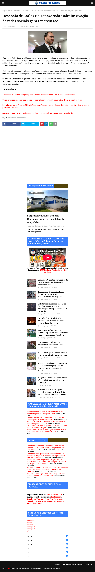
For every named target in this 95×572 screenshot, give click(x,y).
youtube (30, 531)
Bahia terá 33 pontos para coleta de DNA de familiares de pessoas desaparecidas (53, 282)
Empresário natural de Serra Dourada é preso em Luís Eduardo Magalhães (45, 219)
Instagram (56, 497)
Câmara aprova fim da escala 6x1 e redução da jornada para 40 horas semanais (45, 419)
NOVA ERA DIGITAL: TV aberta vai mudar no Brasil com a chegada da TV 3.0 (46, 423)
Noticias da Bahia (10, 26)
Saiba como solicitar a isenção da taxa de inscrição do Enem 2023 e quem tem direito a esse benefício (42, 100)
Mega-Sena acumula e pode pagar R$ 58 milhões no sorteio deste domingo (52, 380)
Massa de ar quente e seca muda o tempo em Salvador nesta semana (52, 354)
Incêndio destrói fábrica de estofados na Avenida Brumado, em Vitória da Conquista (51, 320)
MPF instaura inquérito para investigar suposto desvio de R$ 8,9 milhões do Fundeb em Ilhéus (52, 392)
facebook (31, 521)
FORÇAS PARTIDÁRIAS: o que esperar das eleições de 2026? (51, 343)
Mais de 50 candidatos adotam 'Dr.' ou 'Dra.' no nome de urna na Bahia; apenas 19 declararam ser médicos (47, 470)
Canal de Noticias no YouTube (72, 564)
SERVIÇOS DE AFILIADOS (53, 501)
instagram (31, 527)
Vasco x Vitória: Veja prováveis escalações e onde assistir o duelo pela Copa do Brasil (46, 475)
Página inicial (7, 11)
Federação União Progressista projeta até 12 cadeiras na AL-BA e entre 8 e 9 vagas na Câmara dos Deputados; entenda (46, 462)
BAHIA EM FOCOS (54, 495)
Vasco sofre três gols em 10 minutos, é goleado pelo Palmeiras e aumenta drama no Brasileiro (53, 332)
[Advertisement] (47, 156)
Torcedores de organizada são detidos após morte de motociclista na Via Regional (51, 294)
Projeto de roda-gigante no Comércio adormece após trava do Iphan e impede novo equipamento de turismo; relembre (47, 456)
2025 (48, 540)
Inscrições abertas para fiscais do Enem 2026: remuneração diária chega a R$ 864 (45, 413)
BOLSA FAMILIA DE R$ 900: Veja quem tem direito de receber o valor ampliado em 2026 (46, 431)
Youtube (40, 499)
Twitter (37, 501)
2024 (48, 544)
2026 (48, 536)
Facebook (31, 499)
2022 (48, 552)
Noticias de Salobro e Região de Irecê (29, 569)
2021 (48, 556)
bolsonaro (12, 118)
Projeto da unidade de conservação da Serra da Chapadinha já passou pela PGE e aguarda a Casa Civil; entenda (46, 448)
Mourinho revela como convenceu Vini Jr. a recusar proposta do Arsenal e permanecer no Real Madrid (52, 367)
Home (57, 564)
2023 (48, 548)
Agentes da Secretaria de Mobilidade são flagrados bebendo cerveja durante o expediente (37, 113)
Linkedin (49, 499)
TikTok (30, 501)
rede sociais (17, 11)
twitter (29, 523)
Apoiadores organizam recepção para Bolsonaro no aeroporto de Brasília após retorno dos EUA (39, 95)
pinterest (30, 525)
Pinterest (58, 499)
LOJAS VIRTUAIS (34, 503)
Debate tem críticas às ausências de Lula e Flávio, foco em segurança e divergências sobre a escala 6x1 (52, 307)
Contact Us (89, 564)
